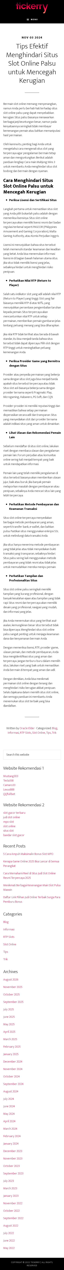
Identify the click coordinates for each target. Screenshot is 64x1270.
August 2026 (10, 979)
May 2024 (9, 1113)
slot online (9, 826)
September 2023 (13, 1173)
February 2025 (12, 1046)
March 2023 (10, 1188)
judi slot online (11, 817)
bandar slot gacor (13, 835)
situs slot (8, 830)
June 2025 (9, 1016)
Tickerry (32, 8)
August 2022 (10, 1225)
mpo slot (8, 821)
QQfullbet (9, 794)
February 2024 (12, 1136)
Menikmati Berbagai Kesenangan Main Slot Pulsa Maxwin (31, 887)
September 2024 (13, 1084)
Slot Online (38, 732)
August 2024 (10, 1091)
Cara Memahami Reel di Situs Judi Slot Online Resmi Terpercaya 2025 (29, 875)
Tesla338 (8, 780)
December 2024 (12, 1061)
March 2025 (10, 1039)
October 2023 (11, 1166)
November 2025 (12, 987)
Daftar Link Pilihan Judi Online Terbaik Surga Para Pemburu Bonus (31, 899)
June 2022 (9, 1240)
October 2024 (11, 1076)
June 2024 (9, 1106)
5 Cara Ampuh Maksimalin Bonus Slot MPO (28, 854)
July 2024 (8, 1098)
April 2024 (9, 1121)
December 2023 (12, 1151)
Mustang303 (10, 776)
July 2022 (8, 1233)
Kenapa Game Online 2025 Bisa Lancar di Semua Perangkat (31, 863)
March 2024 (10, 1128)
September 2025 (13, 1002)
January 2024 (11, 1143)
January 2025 (10, 1054)
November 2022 (12, 1203)
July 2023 (8, 1180)
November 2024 (12, 1069)
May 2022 (9, 1248)
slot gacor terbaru (14, 812)
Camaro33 (9, 785)
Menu (34, 19)
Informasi (13, 732)
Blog (54, 728)
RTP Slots (25, 732)
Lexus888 (8, 789)
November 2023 (12, 1158)
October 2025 (11, 994)
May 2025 (9, 1024)
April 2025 (9, 1031)
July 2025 (8, 1009)
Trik (54, 732)
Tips (48, 732)
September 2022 (13, 1218)
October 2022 (11, 1210)
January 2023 (10, 1195)
